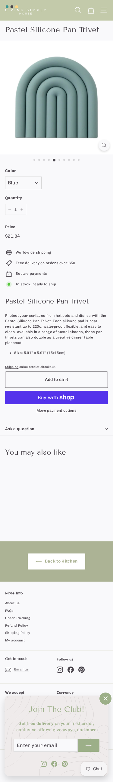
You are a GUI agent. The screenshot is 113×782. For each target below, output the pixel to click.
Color (10, 170)
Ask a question (20, 429)
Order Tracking (17, 618)
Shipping (11, 367)
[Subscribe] (88, 745)
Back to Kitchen (61, 561)
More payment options (56, 410)
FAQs (9, 611)
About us (12, 603)
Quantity (13, 198)
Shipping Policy (17, 633)
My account (15, 640)
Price (10, 227)
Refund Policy (16, 626)
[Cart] (91, 10)
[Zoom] (104, 145)
